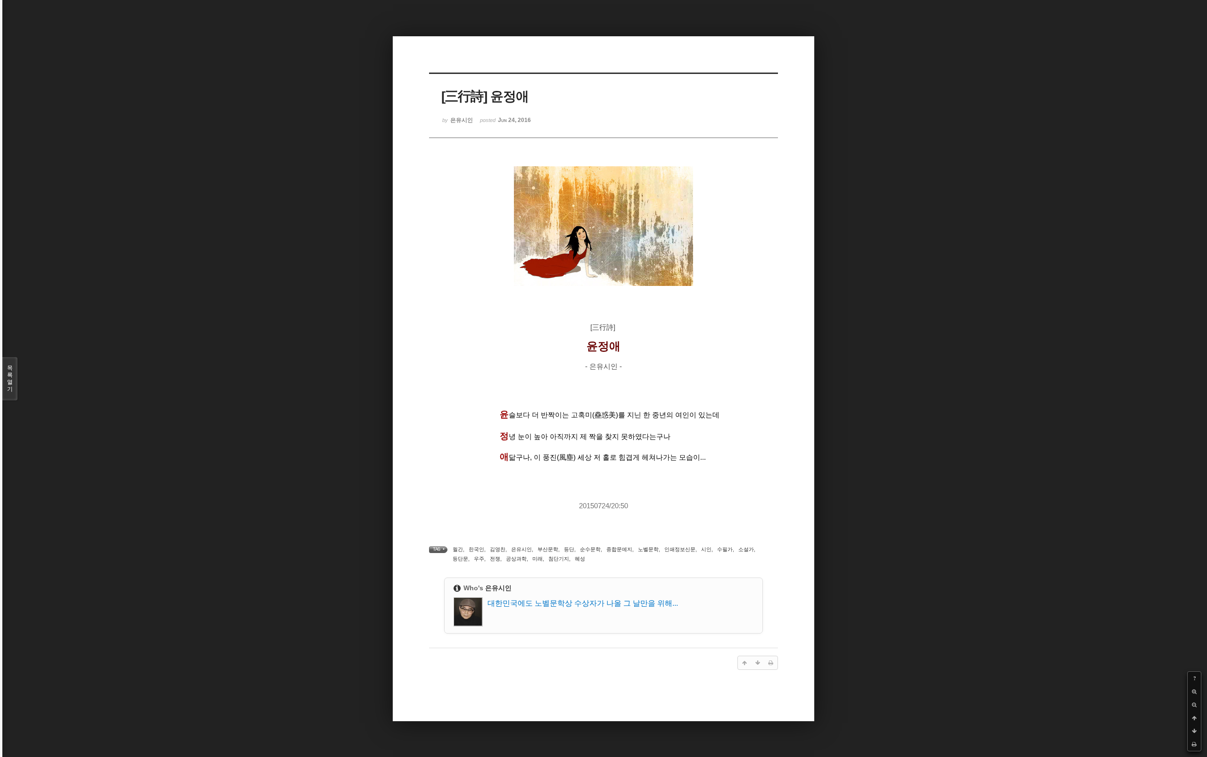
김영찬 (497, 549)
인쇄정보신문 (679, 549)
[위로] (1194, 717)
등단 (569, 549)
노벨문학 (648, 549)
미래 (537, 559)
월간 (458, 549)
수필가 (725, 549)
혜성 (580, 559)
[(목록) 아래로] (1194, 731)
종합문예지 (619, 549)
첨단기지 (558, 559)
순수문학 (590, 549)
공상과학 (516, 559)
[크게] (1194, 691)
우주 (479, 559)
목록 (10, 378)
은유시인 (521, 549)
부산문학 (547, 549)
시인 (706, 549)
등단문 (460, 559)
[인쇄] (1194, 744)
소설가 (746, 549)
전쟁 (495, 559)
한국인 (476, 549)
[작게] (1194, 704)
